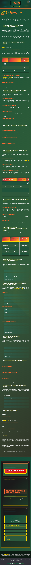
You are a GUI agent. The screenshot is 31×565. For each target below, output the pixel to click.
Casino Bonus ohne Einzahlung (7, 77)
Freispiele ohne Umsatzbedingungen (8, 84)
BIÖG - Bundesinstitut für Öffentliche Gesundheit (13, 525)
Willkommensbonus (7, 52)
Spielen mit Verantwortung (9, 528)
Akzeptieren (11, 563)
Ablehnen (20, 563)
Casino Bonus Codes (6, 420)
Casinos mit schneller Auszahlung (19, 288)
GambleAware (8, 539)
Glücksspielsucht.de (8, 533)
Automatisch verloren (9, 536)
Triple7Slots (15, 6)
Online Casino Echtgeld (22, 139)
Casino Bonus (14, 35)
